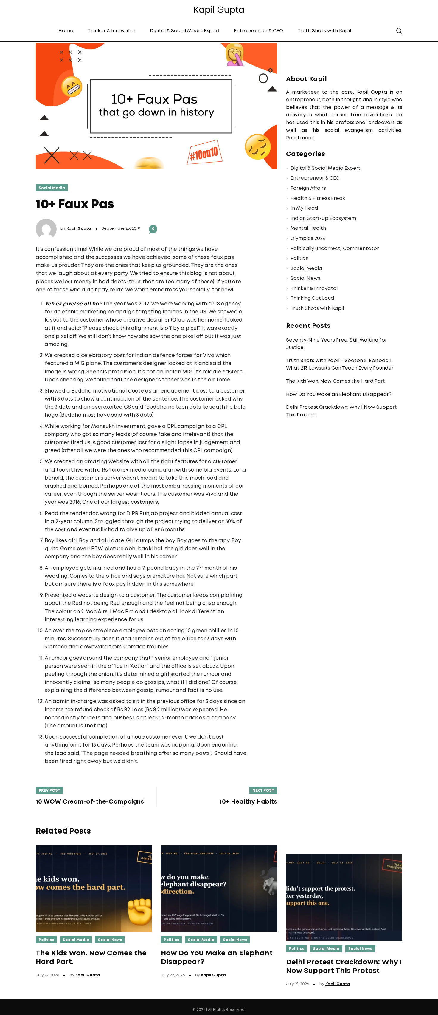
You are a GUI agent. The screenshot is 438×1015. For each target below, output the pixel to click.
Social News (305, 278)
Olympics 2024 (308, 238)
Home (65, 31)
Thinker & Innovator (112, 31)
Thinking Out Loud (312, 298)
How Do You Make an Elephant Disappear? (339, 394)
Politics (299, 258)
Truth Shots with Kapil (324, 31)
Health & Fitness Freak (318, 198)
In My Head (304, 208)
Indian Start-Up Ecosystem (323, 218)
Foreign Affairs (308, 188)
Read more (299, 138)
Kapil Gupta (78, 228)
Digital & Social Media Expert (185, 31)
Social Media (52, 188)
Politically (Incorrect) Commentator (335, 248)
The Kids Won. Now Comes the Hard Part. (336, 381)
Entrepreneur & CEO (258, 31)
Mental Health (308, 228)
